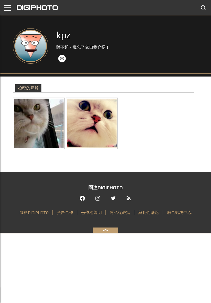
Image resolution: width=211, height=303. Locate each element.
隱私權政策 (120, 212)
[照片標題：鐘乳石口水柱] (39, 123)
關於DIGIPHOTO (34, 212)
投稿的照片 (28, 88)
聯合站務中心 (179, 212)
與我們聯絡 (148, 212)
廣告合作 (65, 212)
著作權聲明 (91, 212)
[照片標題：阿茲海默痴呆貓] (92, 123)
